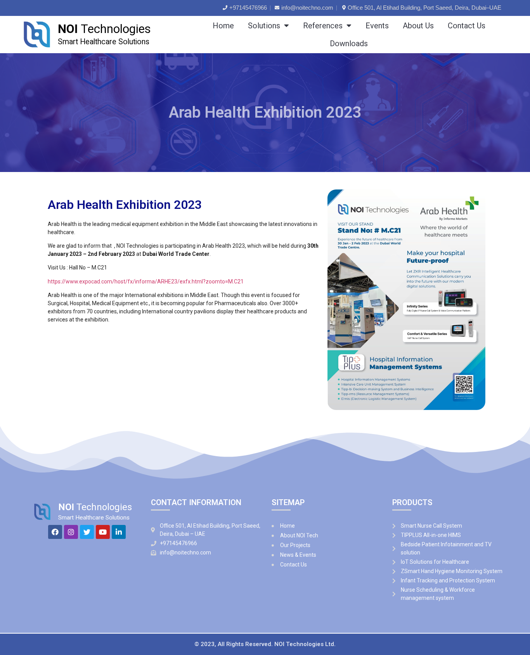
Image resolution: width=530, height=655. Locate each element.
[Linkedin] (119, 532)
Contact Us (466, 25)
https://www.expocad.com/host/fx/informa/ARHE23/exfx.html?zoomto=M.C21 (146, 281)
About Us (418, 25)
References (323, 25)
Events (377, 25)
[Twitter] (87, 532)
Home (223, 25)
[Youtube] (103, 532)
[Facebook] (55, 532)
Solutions (264, 25)
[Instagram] (71, 532)
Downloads (349, 43)
